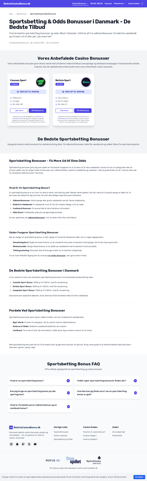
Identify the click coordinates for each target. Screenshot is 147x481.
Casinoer (108, 4)
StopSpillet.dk (17, 118)
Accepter (139, 477)
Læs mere (19, 111)
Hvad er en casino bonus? (94, 432)
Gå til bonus (36, 111)
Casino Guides (134, 4)
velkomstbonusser (36, 218)
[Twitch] (23, 444)
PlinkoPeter (119, 4)
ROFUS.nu (39, 116)
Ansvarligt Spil (118, 432)
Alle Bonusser (22, 14)
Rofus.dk (82, 468)
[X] (29, 444)
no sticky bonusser (57, 255)
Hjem (11, 14)
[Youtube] (35, 444)
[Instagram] (11, 444)
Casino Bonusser (79, 3)
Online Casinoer (60, 436)
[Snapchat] (17, 444)
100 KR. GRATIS (96, 4)
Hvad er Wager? (90, 436)
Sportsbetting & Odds (63, 439)
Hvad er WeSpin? (90, 439)
